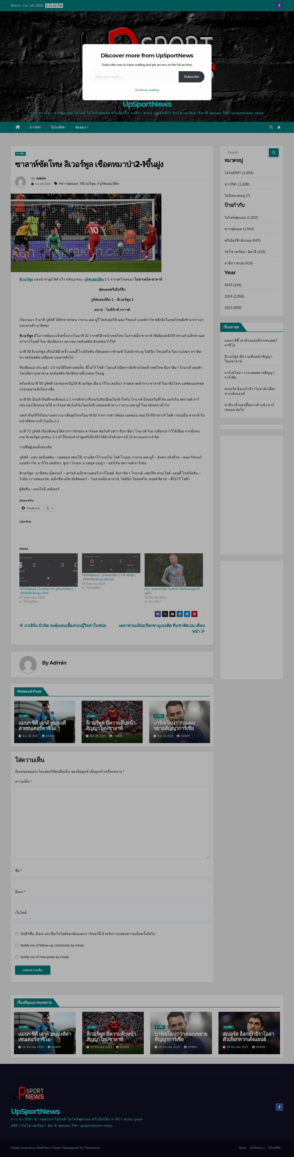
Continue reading (147, 90)
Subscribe (191, 77)
